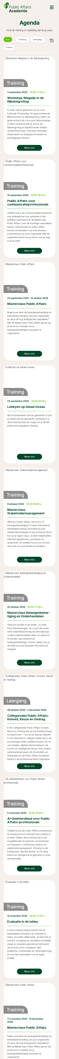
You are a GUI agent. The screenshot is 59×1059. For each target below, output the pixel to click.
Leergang (42, 40)
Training (24, 40)
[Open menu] (51, 7)
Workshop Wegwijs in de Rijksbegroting (25, 100)
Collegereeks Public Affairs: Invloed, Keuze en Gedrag (28, 718)
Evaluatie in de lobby (22, 922)
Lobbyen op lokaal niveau (26, 408)
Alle (8, 40)
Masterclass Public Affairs (26, 305)
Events (10, 47)
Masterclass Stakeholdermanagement (25, 512)
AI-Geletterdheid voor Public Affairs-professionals (28, 821)
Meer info (29, 149)
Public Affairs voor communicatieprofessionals (27, 203)
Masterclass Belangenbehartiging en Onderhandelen (28, 615)
